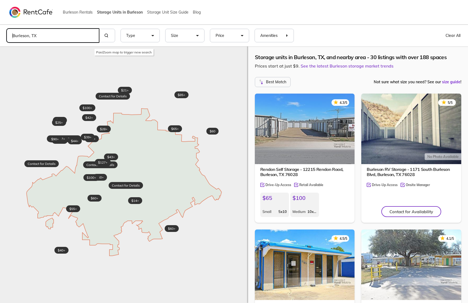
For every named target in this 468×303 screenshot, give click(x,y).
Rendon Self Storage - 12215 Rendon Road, (301, 172)
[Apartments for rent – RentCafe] (31, 12)
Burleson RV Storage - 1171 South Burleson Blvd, (408, 172)
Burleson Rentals (78, 12)
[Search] (107, 35)
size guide (451, 81)
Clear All (453, 35)
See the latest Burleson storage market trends (347, 66)
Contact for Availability (411, 211)
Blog (197, 12)
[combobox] (53, 35)
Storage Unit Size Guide (167, 12)
